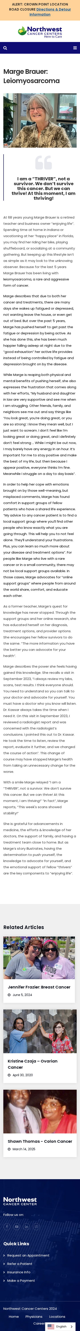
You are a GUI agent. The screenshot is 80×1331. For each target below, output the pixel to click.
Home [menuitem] (14, 1316)
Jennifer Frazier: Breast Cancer (39, 987)
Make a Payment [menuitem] (21, 1280)
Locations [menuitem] (57, 1316)
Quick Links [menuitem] (16, 1244)
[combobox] (60, 1326)
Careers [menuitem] (40, 1323)
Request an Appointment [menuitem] (28, 1255)
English (61, 1326)
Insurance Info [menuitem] (18, 1272)
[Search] (46, 68)
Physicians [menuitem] (34, 1316)
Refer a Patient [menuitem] (19, 1263)
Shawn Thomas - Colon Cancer (40, 1141)
